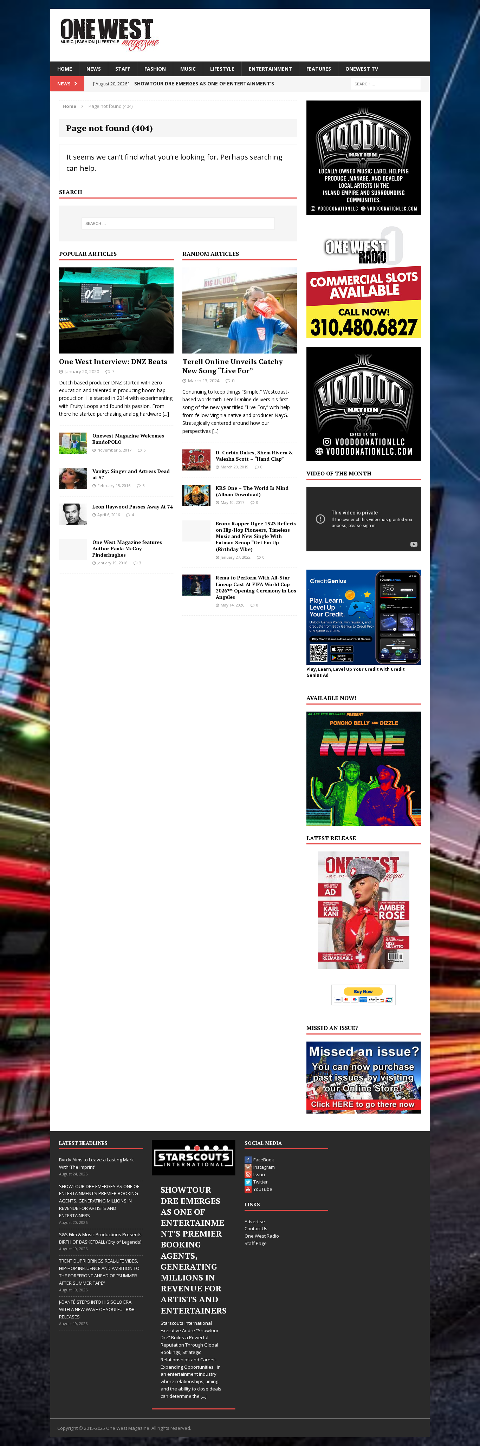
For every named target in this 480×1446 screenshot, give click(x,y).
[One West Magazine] (240, 35)
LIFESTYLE (222, 68)
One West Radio (262, 1236)
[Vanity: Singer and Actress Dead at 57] (73, 484)
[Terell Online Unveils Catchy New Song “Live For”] (239, 349)
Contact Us (256, 1228)
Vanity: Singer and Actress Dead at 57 (131, 474)
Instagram (264, 1167)
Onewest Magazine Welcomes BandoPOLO (128, 438)
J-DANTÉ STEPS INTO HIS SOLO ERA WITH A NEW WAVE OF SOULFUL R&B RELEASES (97, 1309)
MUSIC (188, 68)
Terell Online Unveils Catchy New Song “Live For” (232, 366)
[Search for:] (386, 83)
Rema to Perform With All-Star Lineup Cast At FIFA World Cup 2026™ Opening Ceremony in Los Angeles (256, 587)
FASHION (155, 68)
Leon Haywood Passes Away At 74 (132, 506)
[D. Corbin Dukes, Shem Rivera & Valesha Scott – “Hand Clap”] (196, 466)
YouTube (262, 1189)
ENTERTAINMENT (270, 68)
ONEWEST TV (361, 68)
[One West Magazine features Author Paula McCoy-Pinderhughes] (73, 555)
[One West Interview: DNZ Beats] (116, 349)
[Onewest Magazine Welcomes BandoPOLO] (73, 449)
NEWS (93, 68)
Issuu (259, 1174)
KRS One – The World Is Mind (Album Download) (252, 491)
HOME (64, 68)
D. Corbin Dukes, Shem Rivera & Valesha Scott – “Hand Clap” (254, 455)
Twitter (260, 1182)
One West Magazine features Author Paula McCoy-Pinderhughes (127, 548)
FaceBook (263, 1159)
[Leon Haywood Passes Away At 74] (73, 520)
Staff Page (256, 1243)
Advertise (255, 1221)
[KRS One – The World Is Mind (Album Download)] (196, 502)
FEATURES (318, 68)
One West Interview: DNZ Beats (113, 361)
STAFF (122, 68)
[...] (166, 413)
